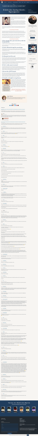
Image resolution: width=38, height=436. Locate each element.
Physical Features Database (21, 90)
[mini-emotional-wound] (9, 410)
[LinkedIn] (4, 419)
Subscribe (32, 37)
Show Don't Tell (32, 12)
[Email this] (9, 105)
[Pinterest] (5, 419)
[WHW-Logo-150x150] (2, 2)
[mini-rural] (22, 410)
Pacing (30, 12)
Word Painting (6, 26)
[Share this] (12, 105)
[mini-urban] (16, 410)
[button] (25, 2)
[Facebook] (1, 419)
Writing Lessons (35, 12)
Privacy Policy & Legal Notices (23, 421)
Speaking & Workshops (22, 420)
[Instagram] (3, 419)
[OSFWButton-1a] (32, 67)
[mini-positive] (28, 410)
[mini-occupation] (3, 410)
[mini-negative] (34, 410)
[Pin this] (17, 105)
